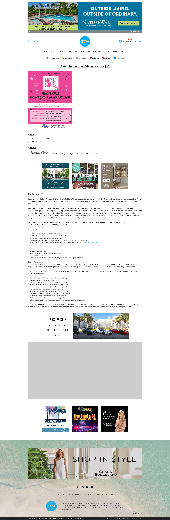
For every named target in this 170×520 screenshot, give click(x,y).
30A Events (95, 58)
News (46, 51)
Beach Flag (68, 58)
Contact (123, 51)
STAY (89, 495)
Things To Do (73, 51)
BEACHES (68, 495)
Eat (82, 51)
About (109, 518)
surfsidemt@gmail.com (89, 242)
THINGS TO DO (77, 495)
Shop (53, 51)
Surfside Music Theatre (39, 152)
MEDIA (104, 495)
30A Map (107, 58)
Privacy (139, 518)
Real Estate (97, 51)
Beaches (61, 51)
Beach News (120, 58)
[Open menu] (140, 41)
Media (107, 51)
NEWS (62, 495)
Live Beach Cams (54, 58)
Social (114, 51)
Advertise (125, 518)
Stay (88, 51)
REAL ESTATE (96, 495)
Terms (133, 518)
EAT (85, 495)
